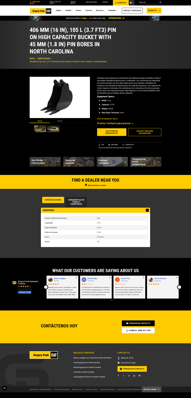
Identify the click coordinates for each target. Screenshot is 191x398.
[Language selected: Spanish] (131, 2)
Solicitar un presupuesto (111, 132)
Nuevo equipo (44, 58)
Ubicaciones (91, 2)
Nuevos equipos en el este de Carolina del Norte (92, 358)
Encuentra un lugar (128, 363)
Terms (105, 2)
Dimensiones (48, 210)
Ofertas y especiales (132, 11)
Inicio (32, 58)
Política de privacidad (61, 389)
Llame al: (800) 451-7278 (139, 330)
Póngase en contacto (139, 323)
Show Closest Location (96, 185)
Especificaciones (53, 200)
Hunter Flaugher (60, 278)
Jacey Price (125, 278)
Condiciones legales (107, 389)
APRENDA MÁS (115, 18)
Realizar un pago (55, 2)
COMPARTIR (129, 145)
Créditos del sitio (91, 389)
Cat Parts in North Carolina (84, 372)
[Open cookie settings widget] (4, 388)
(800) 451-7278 (35, 3)
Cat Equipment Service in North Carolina (89, 377)
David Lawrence (160, 278)
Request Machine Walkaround (145, 132)
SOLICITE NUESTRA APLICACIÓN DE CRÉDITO (115, 148)
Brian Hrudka (92, 278)
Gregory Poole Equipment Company (28, 282)
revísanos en (23, 292)
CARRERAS (121, 3)
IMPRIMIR (114, 145)
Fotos (59, 121)
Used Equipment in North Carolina (87, 363)
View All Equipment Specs (107, 119)
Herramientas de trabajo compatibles (76, 202)
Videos (39, 121)
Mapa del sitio (77, 389)
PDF (102, 145)
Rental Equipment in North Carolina (87, 367)
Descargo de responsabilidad (40, 389)
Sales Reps (73, 2)
